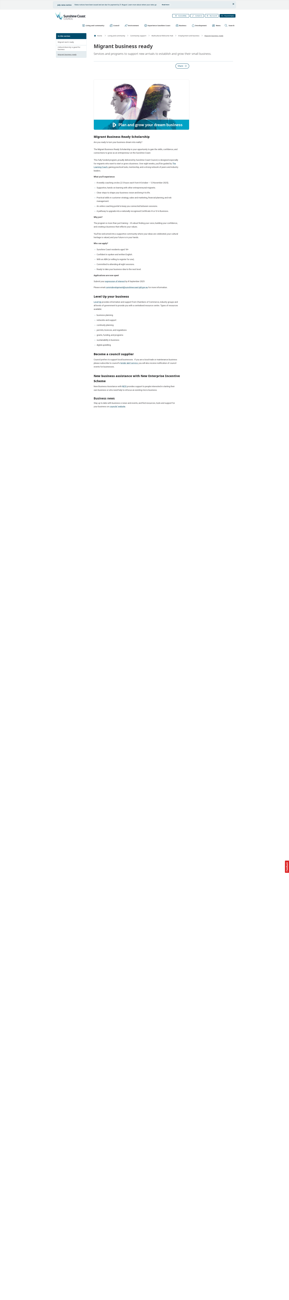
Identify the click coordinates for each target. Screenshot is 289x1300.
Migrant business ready (213, 36)
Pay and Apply (229, 16)
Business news (104, 398)
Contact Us (198, 16)
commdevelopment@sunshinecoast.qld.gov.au (127, 287)
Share (180, 66)
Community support (138, 36)
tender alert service (129, 363)
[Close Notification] (233, 4)
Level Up (97, 302)
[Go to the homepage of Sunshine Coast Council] (87, 16)
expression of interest (115, 281)
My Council (213, 16)
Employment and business (188, 36)
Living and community (116, 36)
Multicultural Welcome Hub (162, 36)
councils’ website (117, 406)
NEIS (124, 386)
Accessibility (182, 16)
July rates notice (144, 5)
